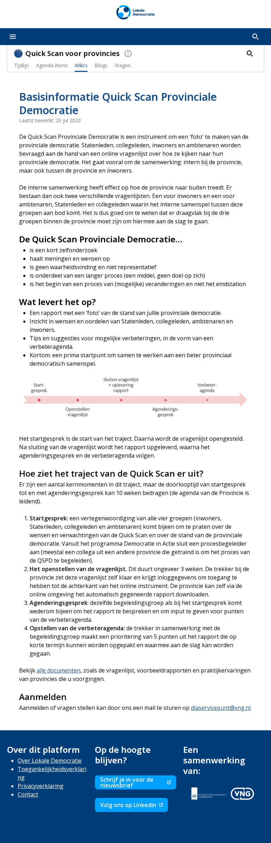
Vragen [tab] (123, 65)
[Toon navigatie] (12, 36)
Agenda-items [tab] (52, 65)
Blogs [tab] (101, 65)
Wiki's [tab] (81, 65)
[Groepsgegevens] (128, 53)
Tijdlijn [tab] (21, 65)
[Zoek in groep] (250, 53)
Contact (28, 794)
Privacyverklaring (41, 786)
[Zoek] (255, 36)
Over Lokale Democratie (50, 760)
